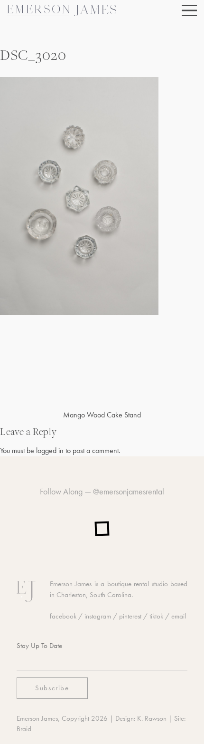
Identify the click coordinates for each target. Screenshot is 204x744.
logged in (50, 450)
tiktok (156, 616)
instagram (97, 616)
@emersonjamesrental (128, 491)
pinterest (130, 616)
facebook (63, 616)
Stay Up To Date (39, 645)
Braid (24, 729)
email (178, 616)
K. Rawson (152, 718)
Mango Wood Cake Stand (102, 415)
